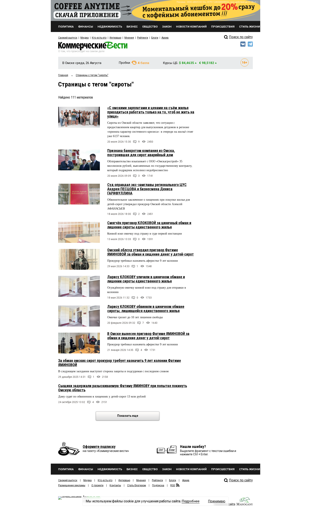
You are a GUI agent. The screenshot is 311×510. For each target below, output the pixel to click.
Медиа (84, 37)
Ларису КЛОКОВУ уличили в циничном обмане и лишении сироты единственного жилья (146, 279)
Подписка (158, 485)
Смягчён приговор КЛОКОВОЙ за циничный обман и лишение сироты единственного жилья (149, 225)
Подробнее (191, 501)
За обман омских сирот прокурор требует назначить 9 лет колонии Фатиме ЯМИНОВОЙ (119, 362)
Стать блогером (136, 485)
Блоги (154, 37)
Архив (165, 37)
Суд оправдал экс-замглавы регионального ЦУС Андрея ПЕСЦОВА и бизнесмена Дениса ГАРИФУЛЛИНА (147, 188)
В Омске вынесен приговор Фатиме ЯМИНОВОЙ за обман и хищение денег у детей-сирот (148, 335)
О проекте (97, 485)
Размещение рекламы (71, 485)
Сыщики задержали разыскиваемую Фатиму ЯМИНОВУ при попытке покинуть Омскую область (122, 388)
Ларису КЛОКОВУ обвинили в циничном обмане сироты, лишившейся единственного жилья (145, 308)
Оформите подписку (99, 446)
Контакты (115, 485)
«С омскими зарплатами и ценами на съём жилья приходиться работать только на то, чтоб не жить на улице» (150, 112)
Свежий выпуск (67, 37)
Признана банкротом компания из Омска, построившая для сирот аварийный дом (141, 152)
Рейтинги (142, 37)
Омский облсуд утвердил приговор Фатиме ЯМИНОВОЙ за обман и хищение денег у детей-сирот (150, 252)
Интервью (115, 37)
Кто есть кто (99, 37)
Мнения (129, 37)
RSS (172, 485)
